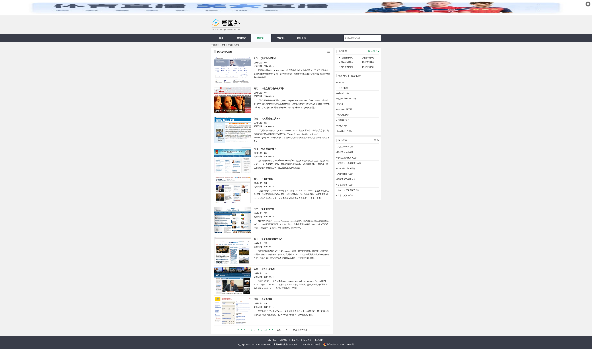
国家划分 (261, 38)
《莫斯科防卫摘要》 (271, 118)
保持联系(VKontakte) (346, 98)
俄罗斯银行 (266, 299)
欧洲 (230, 45)
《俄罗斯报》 (267, 179)
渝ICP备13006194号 (311, 344)
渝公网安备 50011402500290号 (340, 344)
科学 (256, 209)
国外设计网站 (368, 62)
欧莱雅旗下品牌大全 (346, 179)
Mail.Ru (340, 82)
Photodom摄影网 (344, 109)
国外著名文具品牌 (345, 152)
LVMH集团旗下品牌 (346, 168)
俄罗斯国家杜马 (268, 149)
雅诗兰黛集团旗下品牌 (347, 158)
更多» (376, 140)
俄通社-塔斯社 (268, 269)
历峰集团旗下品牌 (345, 174)
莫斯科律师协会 (268, 58)
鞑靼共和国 (342, 125)
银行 (256, 299)
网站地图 (319, 340)
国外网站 (241, 38)
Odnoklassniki (343, 93)
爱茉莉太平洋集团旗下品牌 (349, 163)
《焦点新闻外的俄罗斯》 (273, 88)
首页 (221, 38)
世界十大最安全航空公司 (348, 190)
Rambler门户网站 (344, 131)
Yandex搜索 (342, 88)
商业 (256, 239)
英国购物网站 (368, 57)
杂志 (256, 118)
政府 (256, 149)
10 (265, 329)
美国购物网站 (347, 57)
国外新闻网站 (347, 67)
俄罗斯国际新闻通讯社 (272, 239)
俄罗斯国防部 (343, 115)
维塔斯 (340, 104)
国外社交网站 (368, 67)
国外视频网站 (347, 62)
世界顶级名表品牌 (345, 185)
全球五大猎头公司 (345, 147)
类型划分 (281, 38)
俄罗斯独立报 (343, 120)
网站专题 (301, 38)
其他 (256, 58)
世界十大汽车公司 (345, 195)
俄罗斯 (237, 45)
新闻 (256, 88)
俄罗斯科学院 (267, 209)
